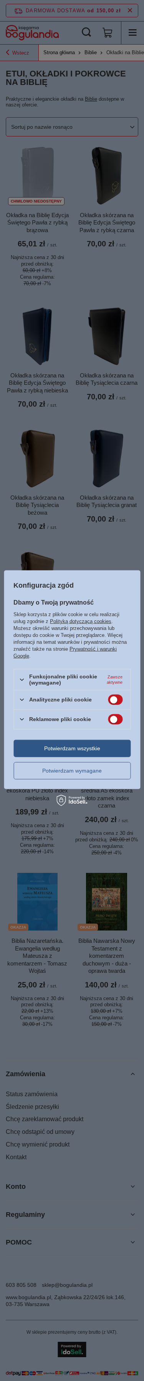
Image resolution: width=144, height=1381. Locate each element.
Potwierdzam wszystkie (72, 748)
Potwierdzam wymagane (72, 771)
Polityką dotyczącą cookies (80, 621)
